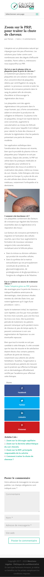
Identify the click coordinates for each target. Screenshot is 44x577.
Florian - (11, 39)
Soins (18, 39)
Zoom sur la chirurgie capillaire (20, 440)
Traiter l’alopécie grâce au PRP (16, 286)
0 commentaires (29, 39)
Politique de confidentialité (26, 564)
